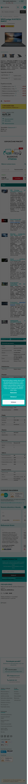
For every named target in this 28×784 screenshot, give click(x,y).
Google (21, 387)
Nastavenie (13, 392)
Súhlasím (13, 402)
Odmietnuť (13, 397)
